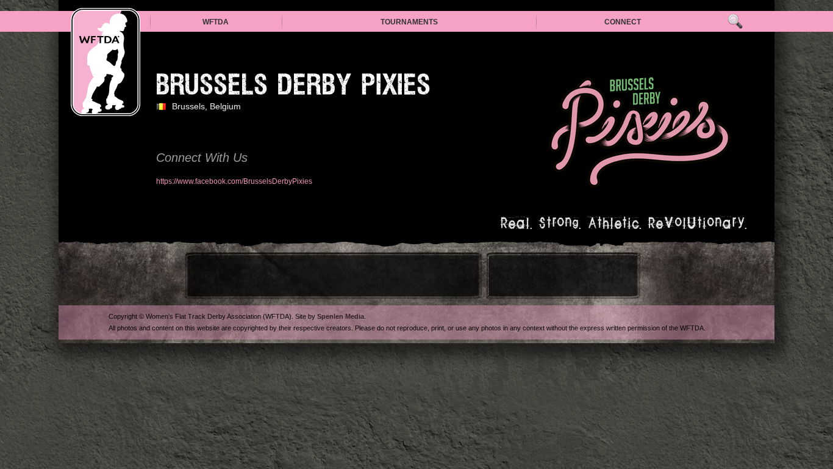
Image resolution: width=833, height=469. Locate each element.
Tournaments (409, 22)
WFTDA (215, 22)
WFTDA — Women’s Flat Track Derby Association (105, 62)
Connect (622, 22)
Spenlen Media (340, 316)
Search (735, 21)
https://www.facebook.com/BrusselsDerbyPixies (234, 181)
